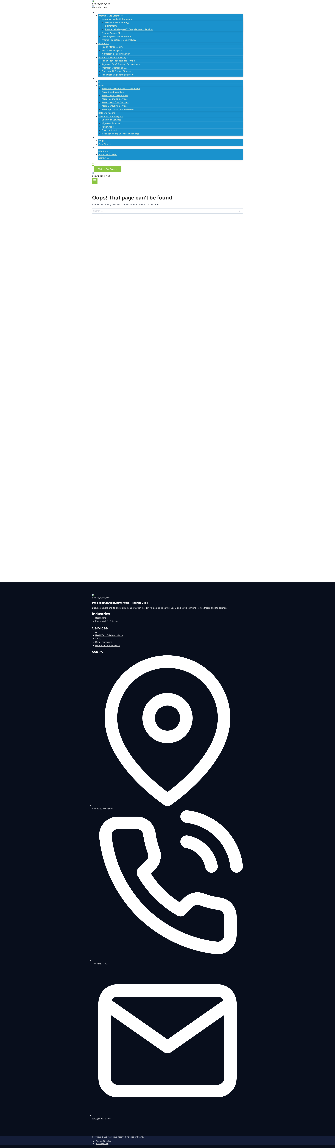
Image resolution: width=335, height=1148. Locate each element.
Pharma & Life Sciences (106, 621)
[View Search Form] (93, 164)
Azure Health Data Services (115, 102)
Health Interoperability (112, 47)
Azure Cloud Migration (113, 92)
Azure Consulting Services (114, 106)
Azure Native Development (115, 95)
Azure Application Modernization (118, 109)
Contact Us (103, 158)
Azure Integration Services (114, 98)
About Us (103, 151)
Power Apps (108, 126)
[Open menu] (94, 181)
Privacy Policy (102, 1144)
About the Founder (107, 154)
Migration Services (111, 123)
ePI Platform (111, 25)
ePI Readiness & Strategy (117, 22)
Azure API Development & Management (121, 88)
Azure (98, 638)
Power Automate (110, 130)
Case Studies (104, 144)
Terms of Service (103, 1141)
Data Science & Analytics (107, 645)
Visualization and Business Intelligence (120, 133)
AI (99, 81)
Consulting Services (111, 119)
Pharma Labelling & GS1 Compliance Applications (129, 29)
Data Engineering (106, 113)
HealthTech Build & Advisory (109, 635)
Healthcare (100, 617)
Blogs (101, 140)
